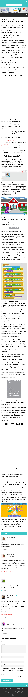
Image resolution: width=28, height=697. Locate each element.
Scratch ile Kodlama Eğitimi (8, 496)
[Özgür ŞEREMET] (14, 12)
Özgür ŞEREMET (11, 595)
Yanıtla (5, 549)
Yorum (3, 644)
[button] (26, 1)
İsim (2, 655)
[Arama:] (14, 5)
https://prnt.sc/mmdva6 (6, 571)
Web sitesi (4, 664)
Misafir (8, 554)
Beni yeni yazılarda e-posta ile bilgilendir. (13, 676)
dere (8, 623)
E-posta (3, 660)
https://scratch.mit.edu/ (12, 140)
